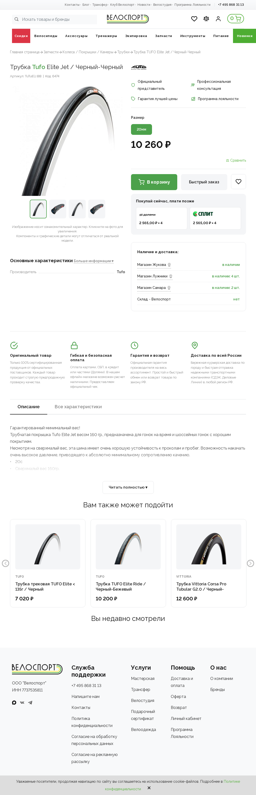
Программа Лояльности (192, 5)
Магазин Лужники (152, 276)
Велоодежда (143, 729)
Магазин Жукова (151, 265)
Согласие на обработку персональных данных (94, 740)
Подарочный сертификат (143, 715)
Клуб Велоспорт (122, 5)
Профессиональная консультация (214, 85)
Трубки (123, 52)
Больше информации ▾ (94, 261)
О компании (221, 678)
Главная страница (25, 52)
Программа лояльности (218, 99)
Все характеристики (78, 406)
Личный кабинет (186, 718)
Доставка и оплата (182, 682)
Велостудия (162, 5)
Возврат (179, 707)
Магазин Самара (151, 288)
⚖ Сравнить (236, 160)
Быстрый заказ (204, 182)
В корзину (158, 182)
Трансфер (99, 5)
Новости (144, 5)
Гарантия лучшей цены (158, 99)
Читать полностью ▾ (128, 487)
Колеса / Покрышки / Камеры (87, 52)
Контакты (72, 5)
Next (251, 563)
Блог (85, 5)
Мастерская (142, 678)
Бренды (217, 689)
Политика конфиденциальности (92, 722)
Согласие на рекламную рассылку (95, 758)
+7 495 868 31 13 (231, 5)
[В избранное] (238, 181)
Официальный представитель (151, 85)
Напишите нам (86, 696)
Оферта (178, 696)
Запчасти (51, 52)
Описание (29, 406)
